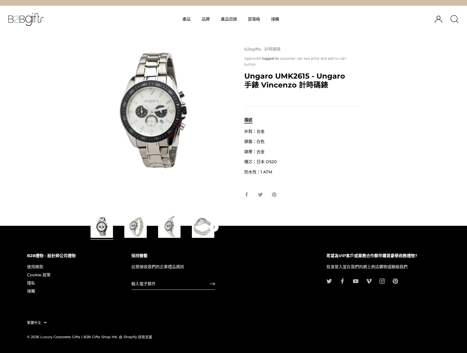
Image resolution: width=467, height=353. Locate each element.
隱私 (31, 282)
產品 (186, 19)
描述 (248, 119)
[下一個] (214, 227)
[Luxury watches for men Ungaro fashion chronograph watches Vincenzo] (101, 227)
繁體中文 (34, 323)
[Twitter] (329, 280)
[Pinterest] (395, 280)
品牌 (206, 19)
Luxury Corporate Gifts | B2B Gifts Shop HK (78, 337)
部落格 (254, 19)
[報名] (212, 284)
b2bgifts (252, 49)
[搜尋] (454, 19)
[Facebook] (342, 280)
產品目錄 (229, 19)
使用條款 (35, 266)
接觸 (275, 19)
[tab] (251, 120)
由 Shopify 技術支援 (135, 337)
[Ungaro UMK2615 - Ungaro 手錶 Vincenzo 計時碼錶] (203, 226)
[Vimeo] (369, 280)
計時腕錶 (272, 49)
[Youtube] (355, 280)
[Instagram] (382, 280)
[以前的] (91, 227)
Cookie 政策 (39, 274)
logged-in (270, 58)
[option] (102, 228)
